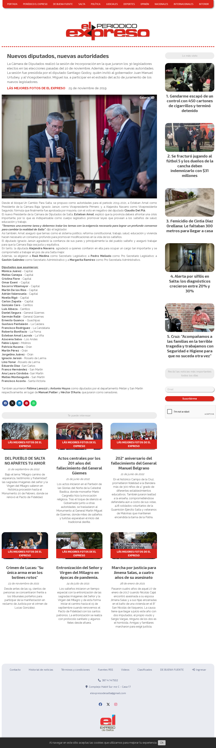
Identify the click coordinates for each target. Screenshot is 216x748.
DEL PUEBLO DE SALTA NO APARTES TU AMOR (25, 460)
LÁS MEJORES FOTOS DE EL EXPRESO (36, 88)
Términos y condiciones (75, 669)
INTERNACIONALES (183, 4)
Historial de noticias (41, 669)
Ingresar (200, 669)
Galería (145, 97)
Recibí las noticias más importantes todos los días (189, 373)
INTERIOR (204, 4)
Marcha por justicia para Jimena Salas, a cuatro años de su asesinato (134, 572)
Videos (125, 669)
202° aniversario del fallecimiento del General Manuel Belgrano (134, 463)
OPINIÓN (145, 4)
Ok (162, 742)
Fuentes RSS (105, 669)
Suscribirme (189, 398)
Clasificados (145, 669)
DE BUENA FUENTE (63, 4)
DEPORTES (129, 4)
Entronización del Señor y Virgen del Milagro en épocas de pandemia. (79, 572)
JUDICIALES (112, 4)
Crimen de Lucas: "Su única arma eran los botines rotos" (24, 572)
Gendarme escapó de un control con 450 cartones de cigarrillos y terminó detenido (190, 103)
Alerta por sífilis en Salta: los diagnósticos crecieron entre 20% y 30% (189, 283)
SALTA (81, 4)
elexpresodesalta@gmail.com (108, 693)
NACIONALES (161, 4)
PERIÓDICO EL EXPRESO (35, 4)
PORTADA (12, 4)
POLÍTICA (95, 4)
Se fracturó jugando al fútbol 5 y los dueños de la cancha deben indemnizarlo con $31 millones (189, 166)
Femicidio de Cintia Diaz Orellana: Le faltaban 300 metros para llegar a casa (189, 226)
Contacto (15, 669)
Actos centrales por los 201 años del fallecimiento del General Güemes (79, 465)
